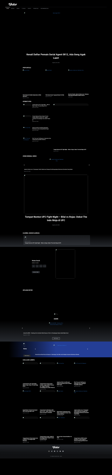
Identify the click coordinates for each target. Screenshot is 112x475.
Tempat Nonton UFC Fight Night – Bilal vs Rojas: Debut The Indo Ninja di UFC (41, 105)
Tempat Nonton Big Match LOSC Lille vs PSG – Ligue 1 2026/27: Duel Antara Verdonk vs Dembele (47, 411)
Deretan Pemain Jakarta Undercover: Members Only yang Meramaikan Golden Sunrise (78, 94)
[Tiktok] (52, 451)
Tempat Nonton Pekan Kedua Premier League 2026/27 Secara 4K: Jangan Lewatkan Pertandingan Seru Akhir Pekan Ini (41, 118)
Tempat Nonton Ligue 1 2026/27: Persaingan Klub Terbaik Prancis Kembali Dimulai (47, 438)
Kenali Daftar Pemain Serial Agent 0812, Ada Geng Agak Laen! (30, 410)
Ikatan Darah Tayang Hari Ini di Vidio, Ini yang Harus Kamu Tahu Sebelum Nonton (64, 413)
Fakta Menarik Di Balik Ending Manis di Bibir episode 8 (32, 95)
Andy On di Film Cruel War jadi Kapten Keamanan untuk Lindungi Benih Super (40, 128)
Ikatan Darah (36, 260)
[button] (24, 165)
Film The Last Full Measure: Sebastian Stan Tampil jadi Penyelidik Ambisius (41, 139)
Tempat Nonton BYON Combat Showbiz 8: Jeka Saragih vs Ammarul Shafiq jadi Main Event (81, 439)
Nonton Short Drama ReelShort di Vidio (64, 437)
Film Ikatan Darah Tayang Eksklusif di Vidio (55, 95)
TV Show (23, 8)
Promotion (35, 8)
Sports (29, 8)
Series (18, 8)
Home (7, 8)
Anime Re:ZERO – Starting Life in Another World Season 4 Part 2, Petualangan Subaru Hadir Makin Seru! (45, 333)
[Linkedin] (63, 451)
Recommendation (44, 8)
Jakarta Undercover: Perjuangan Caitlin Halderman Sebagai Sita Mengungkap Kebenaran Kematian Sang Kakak (48, 169)
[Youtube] (60, 451)
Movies (12, 8)
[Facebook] (55, 451)
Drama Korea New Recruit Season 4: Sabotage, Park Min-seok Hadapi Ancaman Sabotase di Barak (57, 354)
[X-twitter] (57, 451)
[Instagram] (49, 451)
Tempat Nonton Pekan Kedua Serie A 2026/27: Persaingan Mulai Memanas (30, 439)
